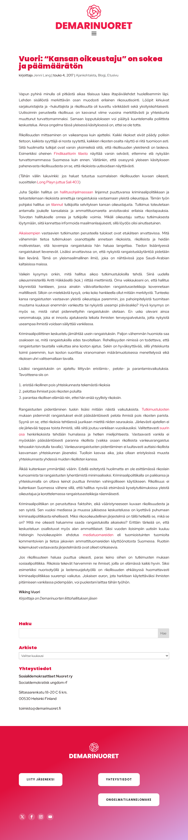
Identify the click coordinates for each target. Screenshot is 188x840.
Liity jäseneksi (41, 779)
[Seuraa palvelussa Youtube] (50, 816)
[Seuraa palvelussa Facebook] (31, 816)
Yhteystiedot (119, 779)
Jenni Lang (42, 75)
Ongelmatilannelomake (129, 800)
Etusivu (112, 75)
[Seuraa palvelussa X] (22, 816)
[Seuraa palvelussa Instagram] (40, 816)
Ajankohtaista (86, 75)
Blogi (102, 75)
